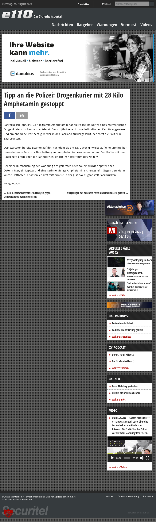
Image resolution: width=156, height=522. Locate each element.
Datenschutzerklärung (128, 496)
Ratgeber (85, 24)
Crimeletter (83, 4)
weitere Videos (119, 467)
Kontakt (110, 496)
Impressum (148, 496)
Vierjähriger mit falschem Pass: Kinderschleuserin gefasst (97, 193)
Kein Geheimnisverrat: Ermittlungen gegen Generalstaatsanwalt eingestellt (27, 194)
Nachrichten (62, 24)
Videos (146, 24)
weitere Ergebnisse (121, 336)
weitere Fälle (118, 295)
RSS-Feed (106, 4)
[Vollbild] (147, 458)
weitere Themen (120, 368)
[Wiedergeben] (112, 458)
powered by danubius (138, 512)
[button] (129, 449)
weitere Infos (119, 399)
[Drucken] (22, 115)
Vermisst (129, 24)
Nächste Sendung (125, 223)
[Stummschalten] (142, 458)
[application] (129, 449)
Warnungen (107, 24)
